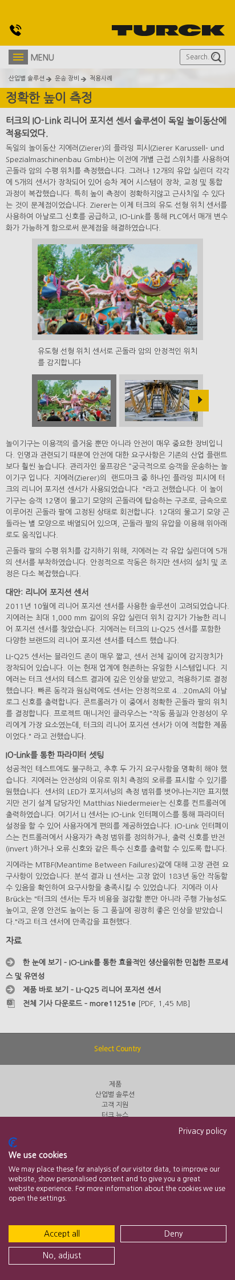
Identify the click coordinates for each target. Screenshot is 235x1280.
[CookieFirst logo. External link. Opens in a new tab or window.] (13, 1142)
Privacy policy (202, 1131)
